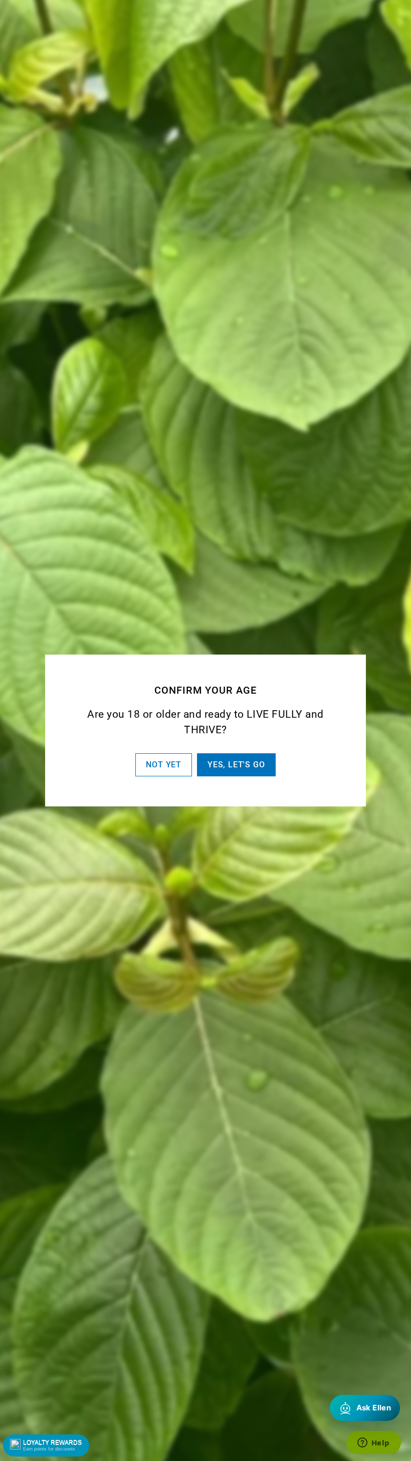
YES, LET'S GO (236, 764)
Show (46, 1445)
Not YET (163, 764)
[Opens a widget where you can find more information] (373, 1443)
